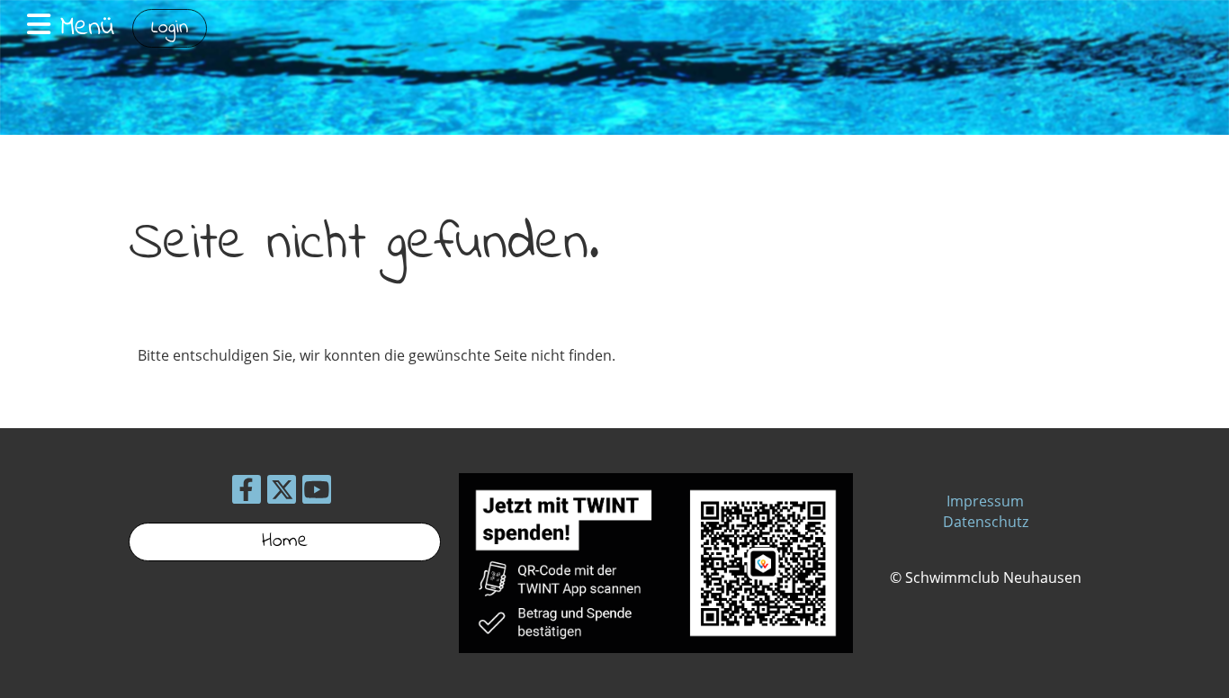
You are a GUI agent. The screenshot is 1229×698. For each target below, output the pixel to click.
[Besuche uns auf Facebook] (246, 492)
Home (285, 541)
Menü (82, 28)
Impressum (985, 501)
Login (169, 27)
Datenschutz (985, 522)
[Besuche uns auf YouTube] (316, 492)
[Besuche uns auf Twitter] (281, 492)
